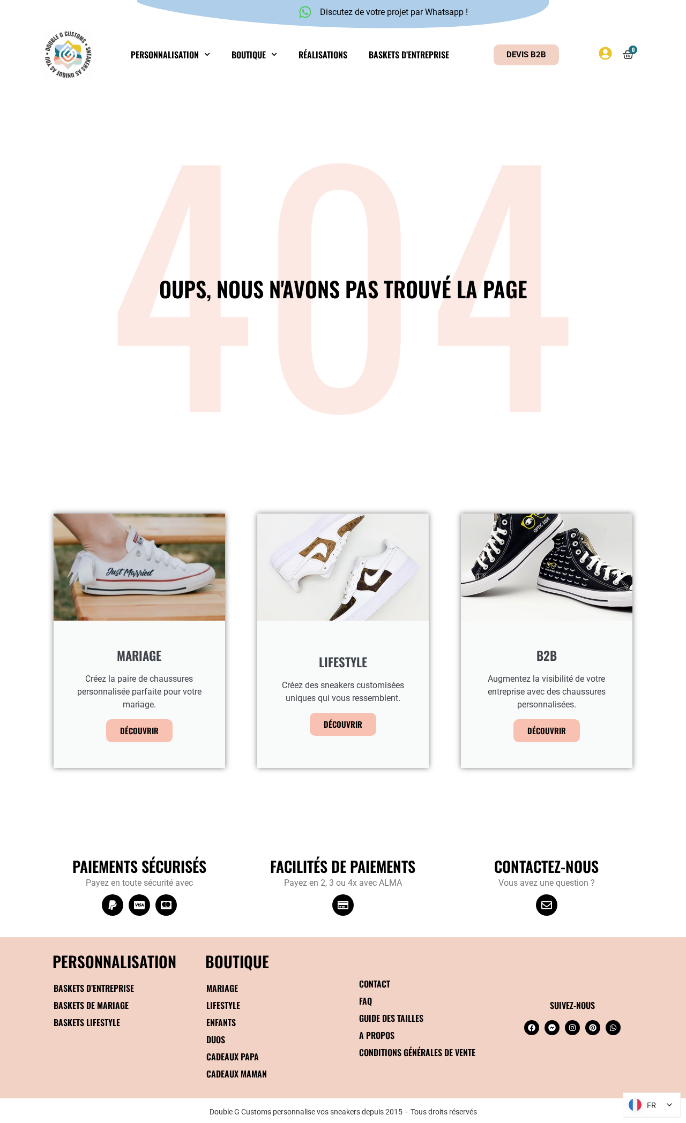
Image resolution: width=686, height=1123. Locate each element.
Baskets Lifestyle (87, 1022)
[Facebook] (531, 1027)
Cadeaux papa (232, 1056)
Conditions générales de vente (417, 1052)
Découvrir (139, 730)
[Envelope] (546, 905)
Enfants (221, 1022)
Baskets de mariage (91, 1005)
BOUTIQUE (237, 961)
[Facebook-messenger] (552, 1027)
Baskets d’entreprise (409, 54)
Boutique (249, 54)
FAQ (365, 1000)
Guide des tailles (391, 1018)
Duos (215, 1039)
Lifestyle (223, 1005)
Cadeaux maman (236, 1073)
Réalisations (323, 54)
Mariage (222, 988)
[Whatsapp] (613, 1027)
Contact (374, 983)
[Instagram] (572, 1027)
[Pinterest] (592, 1027)
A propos (376, 1035)
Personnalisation (165, 54)
